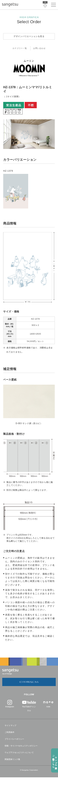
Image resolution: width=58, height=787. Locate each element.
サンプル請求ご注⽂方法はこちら (54, 760)
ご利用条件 (9, 732)
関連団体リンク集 (12, 759)
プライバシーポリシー (14, 739)
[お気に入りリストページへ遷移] (45, 6)
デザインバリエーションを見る (29, 36)
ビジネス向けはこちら (29, 682)
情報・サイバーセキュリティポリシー (21, 746)
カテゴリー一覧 (19, 48)
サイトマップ (10, 725)
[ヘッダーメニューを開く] (53, 5)
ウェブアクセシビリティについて (19, 752)
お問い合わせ (39, 48)
